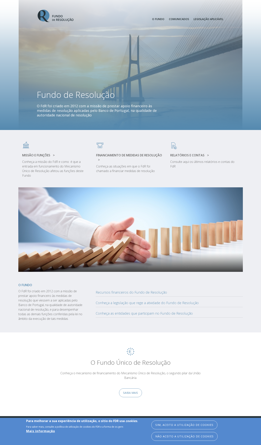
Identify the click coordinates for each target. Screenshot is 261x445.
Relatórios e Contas (187, 155)
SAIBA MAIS (130, 393)
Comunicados (179, 19)
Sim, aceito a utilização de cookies (184, 425)
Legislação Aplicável (208, 19)
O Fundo (158, 19)
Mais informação (40, 431)
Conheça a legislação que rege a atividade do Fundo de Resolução (147, 302)
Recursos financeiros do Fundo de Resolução (131, 292)
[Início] (56, 16)
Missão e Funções (36, 155)
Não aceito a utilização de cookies (184, 436)
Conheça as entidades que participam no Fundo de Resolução (144, 313)
